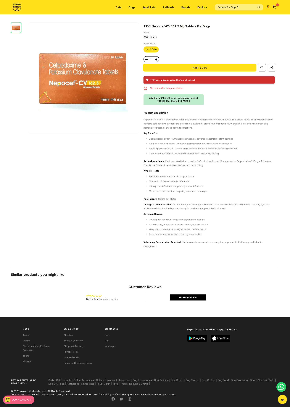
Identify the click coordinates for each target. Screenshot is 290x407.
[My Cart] (274, 7)
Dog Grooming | (240, 380)
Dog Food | (224, 380)
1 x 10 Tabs (151, 49)
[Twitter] (121, 399)
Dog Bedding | (162, 380)
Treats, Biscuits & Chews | (135, 383)
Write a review (188, 297)
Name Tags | (89, 383)
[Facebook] (113, 399)
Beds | (52, 380)
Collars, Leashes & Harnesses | (114, 380)
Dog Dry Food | (57, 383)
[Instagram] (129, 399)
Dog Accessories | (143, 380)
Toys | (116, 383)
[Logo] (17, 7)
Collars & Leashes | (84, 380)
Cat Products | (64, 380)
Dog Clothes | (193, 380)
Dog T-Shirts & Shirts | (263, 380)
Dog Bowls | (178, 380)
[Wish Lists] (262, 67)
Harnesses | (74, 383)
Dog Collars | (210, 380)
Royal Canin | (105, 383)
